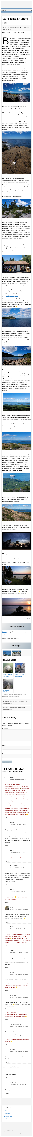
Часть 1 (4, 632)
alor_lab (13, 1082)
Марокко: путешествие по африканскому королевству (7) (14, 708)
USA (17, 696)
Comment (5, 728)
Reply (7, 818)
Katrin (5, 27)
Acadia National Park (10, 694)
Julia (11, 907)
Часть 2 (4, 636)
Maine (24, 694)
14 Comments (7, 29)
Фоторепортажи (26, 27)
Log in (5, 1110)
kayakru (13, 995)
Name (4, 745)
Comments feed (8, 1116)
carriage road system (12, 296)
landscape (19, 694)
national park (12, 696)
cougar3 (13, 972)
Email (3, 753)
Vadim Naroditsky (16, 1024)
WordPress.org (7, 1119)
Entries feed (7, 1113)
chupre (12, 1049)
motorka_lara (14, 1067)
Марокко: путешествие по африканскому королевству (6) (15, 702)
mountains (5, 696)
